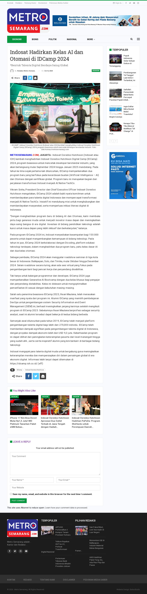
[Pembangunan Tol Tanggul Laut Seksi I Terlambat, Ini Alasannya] (115, 76)
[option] (123, 95)
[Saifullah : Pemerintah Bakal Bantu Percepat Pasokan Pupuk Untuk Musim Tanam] (115, 93)
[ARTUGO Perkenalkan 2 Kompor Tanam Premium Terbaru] (47, 530)
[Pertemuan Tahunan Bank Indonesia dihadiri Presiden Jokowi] (47, 561)
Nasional (72, 39)
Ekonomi (17, 39)
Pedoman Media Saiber (58, 3)
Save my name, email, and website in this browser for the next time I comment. (52, 494)
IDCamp (19, 370)
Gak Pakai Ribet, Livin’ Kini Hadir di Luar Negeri (96, 529)
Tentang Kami (30, 3)
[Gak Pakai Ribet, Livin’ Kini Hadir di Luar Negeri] (81, 530)
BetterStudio (135, 590)
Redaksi (18, 3)
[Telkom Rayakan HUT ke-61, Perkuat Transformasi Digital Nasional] (47, 544)
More (90, 39)
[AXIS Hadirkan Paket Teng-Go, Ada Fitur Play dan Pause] (81, 560)
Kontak (10, 3)
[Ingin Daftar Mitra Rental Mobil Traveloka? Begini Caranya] (115, 109)
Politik (53, 39)
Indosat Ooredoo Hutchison (34, 370)
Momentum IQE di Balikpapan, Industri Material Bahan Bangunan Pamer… (89, 545)
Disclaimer (42, 3)
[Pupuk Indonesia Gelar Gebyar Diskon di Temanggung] (115, 59)
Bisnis (35, 39)
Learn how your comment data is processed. (66, 507)
